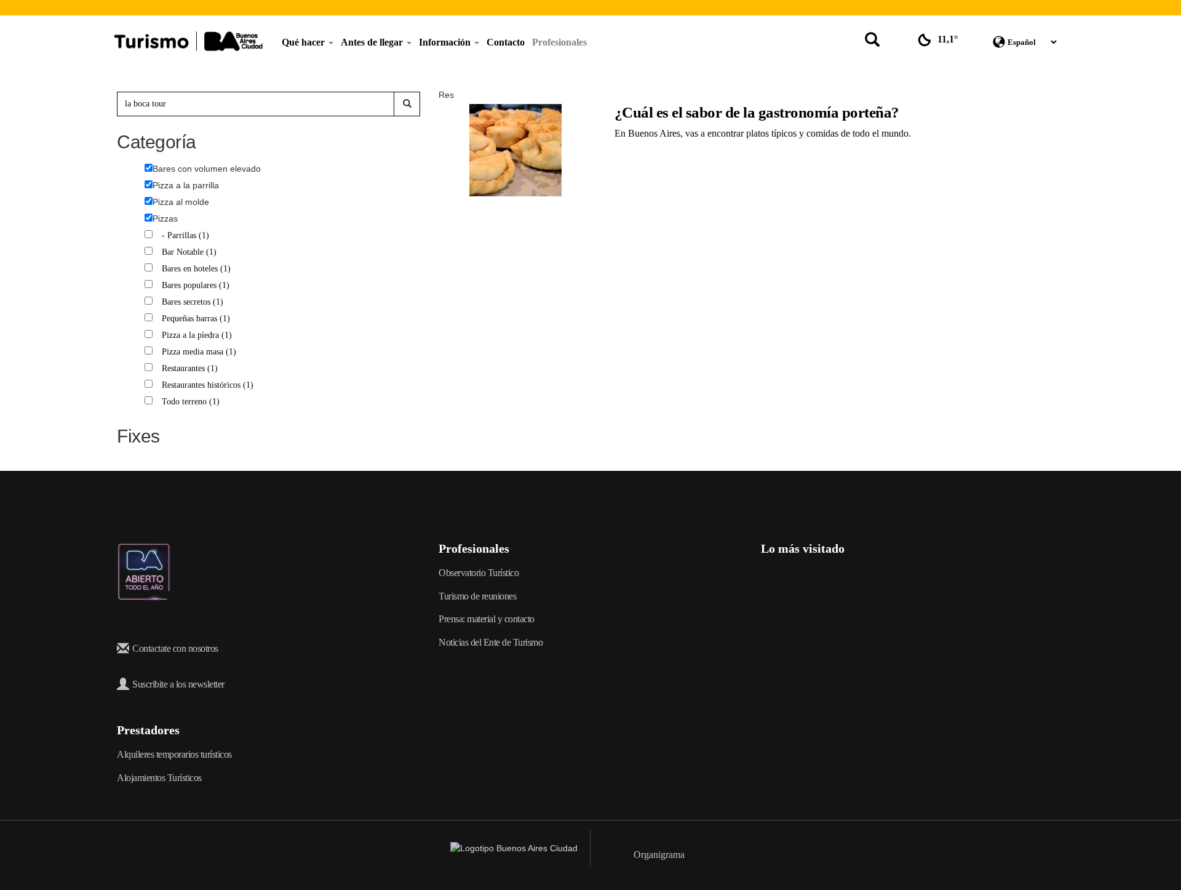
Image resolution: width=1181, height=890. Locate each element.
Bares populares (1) (197, 285)
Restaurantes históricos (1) (209, 385)
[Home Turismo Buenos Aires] (188, 41)
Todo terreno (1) (192, 401)
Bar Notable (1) (191, 252)
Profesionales (559, 42)
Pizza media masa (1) (200, 351)
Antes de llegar (373, 42)
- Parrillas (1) (187, 235)
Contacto (506, 42)
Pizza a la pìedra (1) (198, 335)
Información (446, 42)
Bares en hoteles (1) (198, 268)
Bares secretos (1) (194, 302)
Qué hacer (304, 42)
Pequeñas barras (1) (197, 318)
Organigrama (659, 854)
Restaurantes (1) (191, 368)
